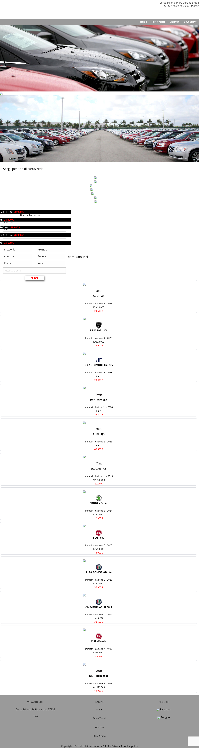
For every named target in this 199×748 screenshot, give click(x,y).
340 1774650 (191, 6)
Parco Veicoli (158, 21)
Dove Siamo (190, 21)
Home (143, 21)
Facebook (165, 709)
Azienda (174, 21)
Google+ (165, 717)
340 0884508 (175, 6)
